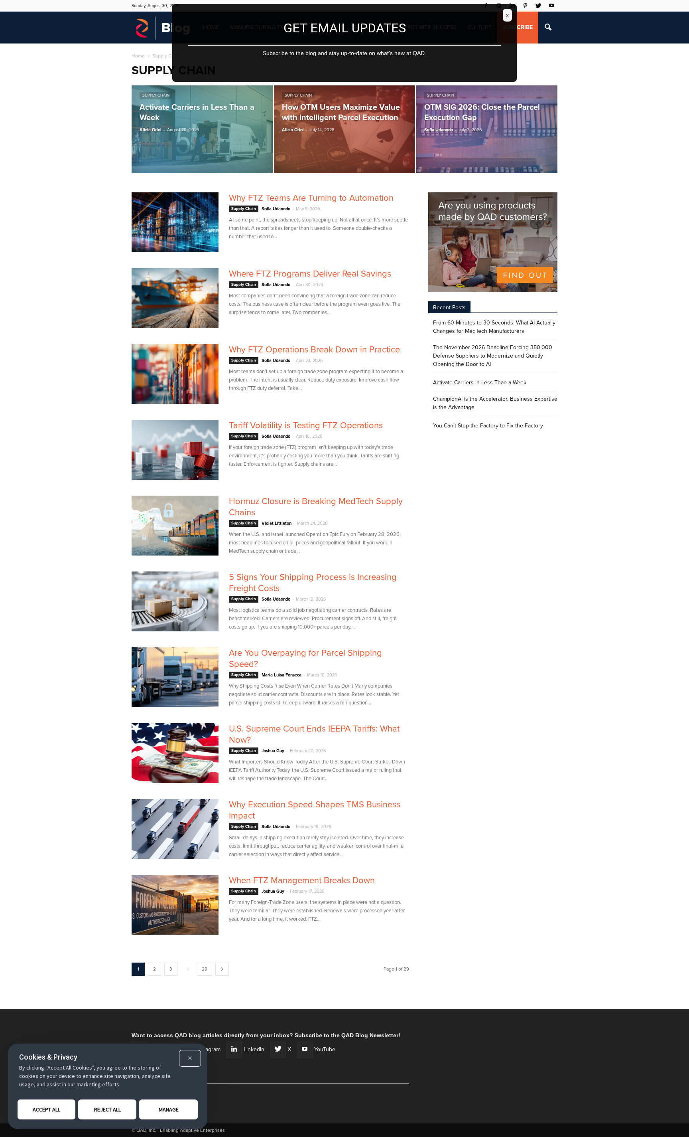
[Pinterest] (525, 5)
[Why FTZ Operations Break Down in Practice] (175, 374)
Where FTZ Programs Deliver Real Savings (310, 274)
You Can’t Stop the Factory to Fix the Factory (488, 425)
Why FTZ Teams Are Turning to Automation (311, 198)
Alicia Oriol (150, 129)
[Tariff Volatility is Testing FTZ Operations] (175, 450)
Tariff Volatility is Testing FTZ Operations (306, 425)
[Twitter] (538, 5)
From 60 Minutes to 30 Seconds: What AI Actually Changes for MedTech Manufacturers (494, 326)
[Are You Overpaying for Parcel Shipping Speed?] (175, 677)
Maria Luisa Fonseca (281, 675)
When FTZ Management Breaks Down (302, 880)
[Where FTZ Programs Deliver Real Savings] (175, 298)
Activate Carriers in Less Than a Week (479, 382)
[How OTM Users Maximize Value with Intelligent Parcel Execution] (344, 129)
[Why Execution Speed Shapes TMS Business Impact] (175, 829)
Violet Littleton (276, 523)
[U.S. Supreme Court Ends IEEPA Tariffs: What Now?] (175, 753)
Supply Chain (155, 95)
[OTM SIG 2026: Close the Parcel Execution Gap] (486, 129)
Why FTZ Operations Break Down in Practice (314, 349)
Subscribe (518, 27)
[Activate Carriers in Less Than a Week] (202, 129)
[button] (547, 27)
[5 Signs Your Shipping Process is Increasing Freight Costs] (175, 601)
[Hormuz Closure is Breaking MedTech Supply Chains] (175, 526)
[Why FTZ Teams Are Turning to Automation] (175, 222)
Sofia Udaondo (438, 129)
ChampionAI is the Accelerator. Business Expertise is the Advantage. (495, 403)
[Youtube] (551, 5)
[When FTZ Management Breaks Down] (175, 905)
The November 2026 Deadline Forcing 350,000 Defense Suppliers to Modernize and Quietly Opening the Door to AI (492, 356)
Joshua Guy (273, 750)
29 (204, 969)
